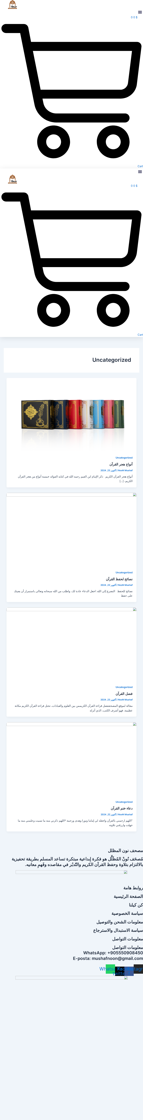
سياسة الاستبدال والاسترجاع (118, 930)
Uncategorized (124, 457)
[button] (140, 12)
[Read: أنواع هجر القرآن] (72, 414)
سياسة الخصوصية (127, 913)
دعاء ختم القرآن (122, 808)
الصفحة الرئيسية (128, 896)
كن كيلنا (136, 905)
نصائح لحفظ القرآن (119, 579)
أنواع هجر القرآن (121, 464)
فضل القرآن (124, 693)
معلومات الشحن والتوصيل (119, 921)
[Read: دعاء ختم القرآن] (72, 758)
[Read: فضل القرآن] (72, 644)
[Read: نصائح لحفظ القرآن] (72, 529)
